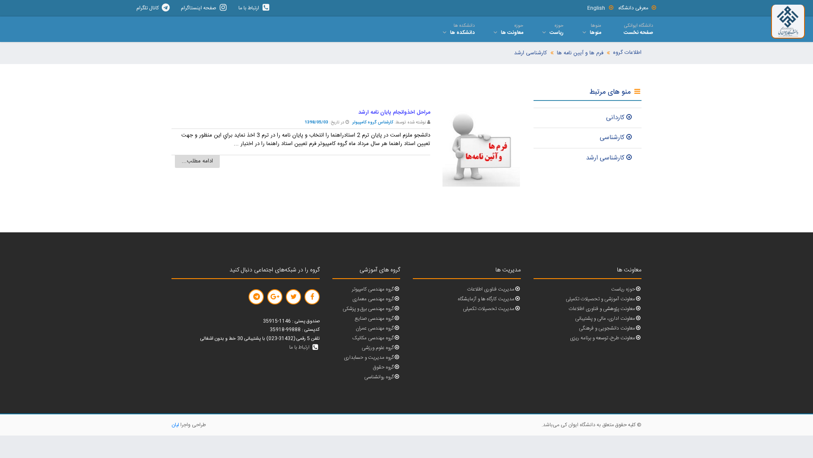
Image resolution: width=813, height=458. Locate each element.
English (596, 8)
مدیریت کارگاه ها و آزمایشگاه (486, 299)
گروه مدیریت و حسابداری (369, 358)
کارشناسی (612, 137)
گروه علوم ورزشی (378, 348)
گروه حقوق (383, 367)
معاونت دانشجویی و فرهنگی (607, 328)
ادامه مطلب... (197, 161)
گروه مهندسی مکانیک (373, 338)
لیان (175, 425)
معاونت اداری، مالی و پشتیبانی (605, 319)
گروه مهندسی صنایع (374, 319)
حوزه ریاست (623, 289)
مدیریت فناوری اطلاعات (490, 289)
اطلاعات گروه (627, 52)
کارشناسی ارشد (530, 53)
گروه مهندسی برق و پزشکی (368, 309)
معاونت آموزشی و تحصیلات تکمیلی (600, 299)
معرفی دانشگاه (633, 8)
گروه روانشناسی (379, 377)
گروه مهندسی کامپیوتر (373, 289)
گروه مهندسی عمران (375, 328)
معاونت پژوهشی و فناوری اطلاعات (602, 309)
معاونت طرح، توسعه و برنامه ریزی (602, 338)
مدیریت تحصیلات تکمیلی (488, 309)
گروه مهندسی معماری (373, 299)
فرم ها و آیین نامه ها (580, 53)
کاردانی (615, 117)
